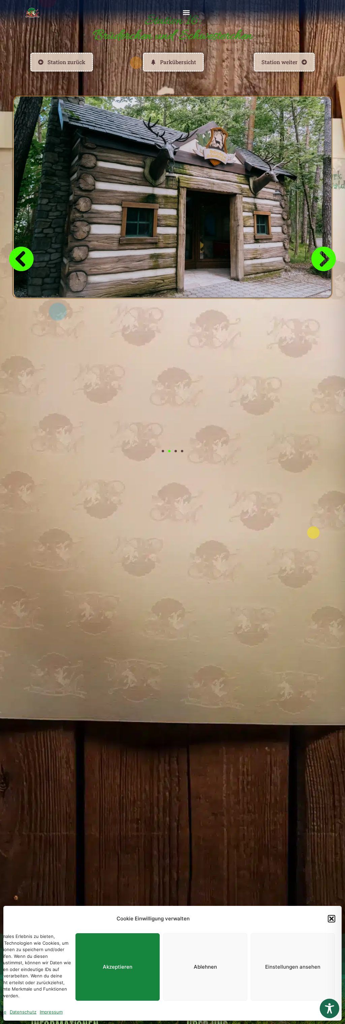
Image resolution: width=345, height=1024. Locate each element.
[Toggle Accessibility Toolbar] (329, 1008)
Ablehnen (205, 967)
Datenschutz (23, 1012)
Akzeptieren (117, 967)
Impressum (51, 1012)
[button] (331, 918)
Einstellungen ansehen (292, 967)
